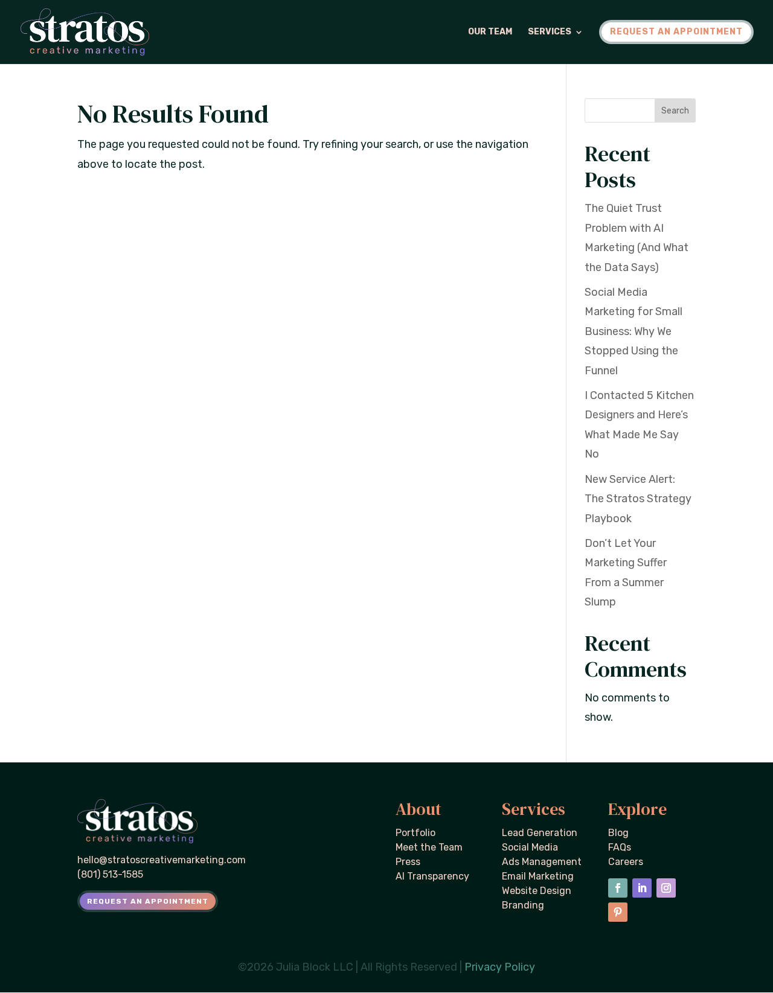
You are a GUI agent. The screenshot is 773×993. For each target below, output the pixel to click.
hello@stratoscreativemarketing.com (161, 860)
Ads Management (542, 861)
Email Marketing (538, 876)
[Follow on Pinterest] (617, 912)
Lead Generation (539, 832)
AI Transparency (432, 876)
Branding (523, 905)
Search (675, 111)
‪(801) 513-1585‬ (110, 874)
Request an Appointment (147, 901)
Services (549, 32)
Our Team (490, 32)
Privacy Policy (499, 967)
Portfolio (415, 832)
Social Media (530, 847)
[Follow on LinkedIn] (642, 888)
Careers (625, 861)
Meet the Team (429, 847)
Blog (618, 832)
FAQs (619, 847)
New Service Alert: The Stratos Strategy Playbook (638, 499)
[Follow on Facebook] (617, 888)
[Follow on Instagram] (666, 888)
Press (408, 861)
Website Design (536, 890)
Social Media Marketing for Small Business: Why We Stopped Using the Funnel (633, 331)
